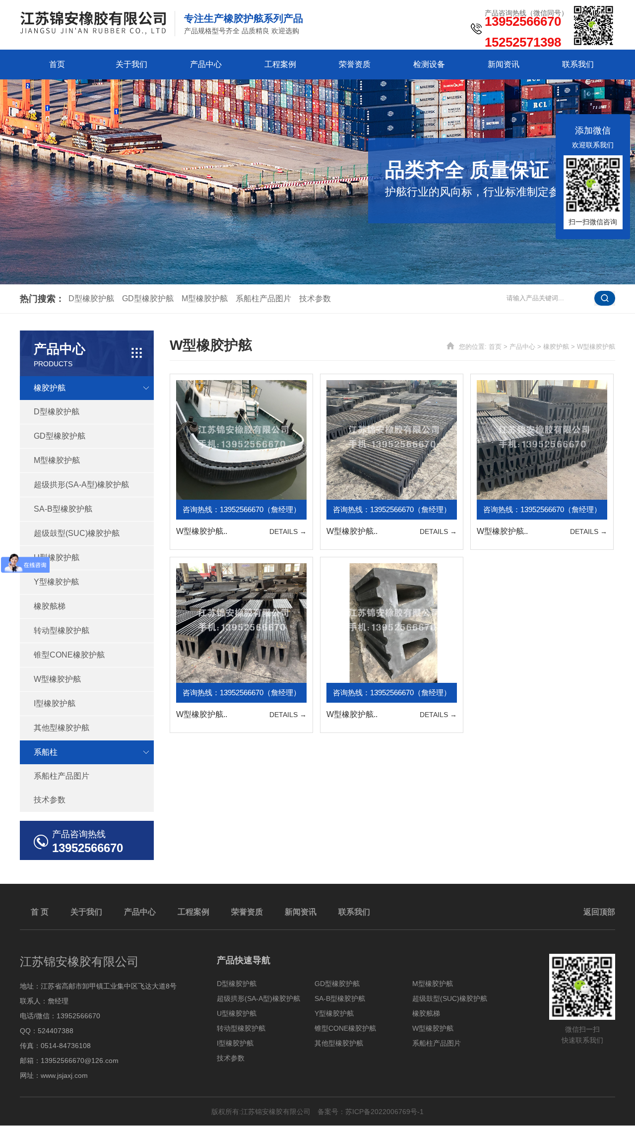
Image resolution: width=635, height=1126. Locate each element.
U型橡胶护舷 (56, 557)
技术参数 (315, 298)
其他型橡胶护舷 (61, 728)
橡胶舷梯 (49, 606)
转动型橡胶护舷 (61, 630)
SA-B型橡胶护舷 (63, 509)
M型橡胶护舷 (205, 298)
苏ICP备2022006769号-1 (384, 1112)
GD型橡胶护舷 (148, 298)
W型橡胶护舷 (57, 679)
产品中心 (206, 64)
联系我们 (578, 64)
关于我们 (131, 64)
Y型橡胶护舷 (56, 582)
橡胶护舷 (556, 346)
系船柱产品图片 (263, 298)
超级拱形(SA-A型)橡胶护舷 (81, 484)
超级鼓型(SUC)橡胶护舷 (77, 533)
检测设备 (429, 64)
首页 (57, 64)
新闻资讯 (503, 64)
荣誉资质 (355, 64)
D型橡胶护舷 (91, 298)
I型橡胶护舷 (54, 703)
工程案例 (280, 64)
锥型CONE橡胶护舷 (69, 655)
